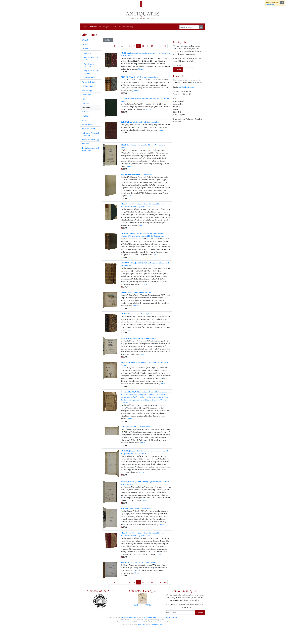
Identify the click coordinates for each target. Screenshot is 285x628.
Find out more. (270, 4)
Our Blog (129, 26)
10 (134, 46)
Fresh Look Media (157, 624)
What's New (86, 40)
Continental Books (88, 77)
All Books (85, 48)
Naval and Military (88, 128)
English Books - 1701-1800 (89, 65)
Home (85, 26)
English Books (87, 53)
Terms (143, 624)
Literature (86, 107)
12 (143, 46)
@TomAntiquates (171, 617)
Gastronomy (86, 94)
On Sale (85, 44)
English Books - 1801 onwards (91, 71)
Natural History (87, 124)
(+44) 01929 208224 (150, 617)
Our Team (121, 26)
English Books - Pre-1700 (91, 58)
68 (165, 46)
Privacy (139, 624)
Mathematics (86, 112)
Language (85, 103)
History (84, 99)
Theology (85, 143)
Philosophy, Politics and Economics (90, 134)
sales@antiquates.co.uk (186, 87)
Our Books (93, 26)
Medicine (85, 116)
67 (161, 46)
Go (201, 27)
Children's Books (88, 86)
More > (140, 69)
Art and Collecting (88, 82)
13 (147, 46)
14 (152, 46)
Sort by (107, 40)
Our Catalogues (104, 26)
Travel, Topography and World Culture (90, 149)
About (113, 26)
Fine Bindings (87, 90)
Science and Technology (90, 139)
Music (84, 120)
